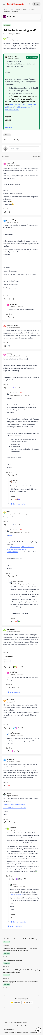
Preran (8, 793)
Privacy (27, 1026)
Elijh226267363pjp (12, 325)
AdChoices (34, 1032)
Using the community (10, 1026)
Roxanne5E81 (10, 629)
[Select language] (29, 4)
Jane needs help (11, 220)
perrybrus (9, 38)
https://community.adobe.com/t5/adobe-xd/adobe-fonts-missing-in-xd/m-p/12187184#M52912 (20, 549)
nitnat (8, 511)
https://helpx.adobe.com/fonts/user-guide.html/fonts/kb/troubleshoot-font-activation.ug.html (21, 107)
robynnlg (9, 354)
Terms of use (20, 1026)
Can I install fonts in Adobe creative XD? (14, 808)
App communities (15, 9)
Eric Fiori (15, 480)
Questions (33, 9)
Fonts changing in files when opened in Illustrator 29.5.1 (20, 982)
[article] (21, 188)
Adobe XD (25, 9)
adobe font (7, 135)
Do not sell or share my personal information (16, 1032)
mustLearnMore (18, 581)
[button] (4, 4)
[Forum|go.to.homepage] (15, 4)
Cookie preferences (9, 1029)
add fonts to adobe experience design (14, 804)
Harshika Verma (15, 393)
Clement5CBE (10, 700)
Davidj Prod (10, 163)
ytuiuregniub (10, 759)
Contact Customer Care (17, 894)
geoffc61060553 (15, 733)
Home (6, 9)
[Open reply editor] (21, 148)
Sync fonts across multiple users (13, 960)
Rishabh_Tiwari (12, 56)
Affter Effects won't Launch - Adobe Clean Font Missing (20, 939)
